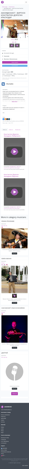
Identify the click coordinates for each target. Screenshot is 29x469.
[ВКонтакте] (3, 119)
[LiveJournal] (9, 119)
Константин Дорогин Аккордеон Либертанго (12, 135)
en (3, 455)
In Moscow (3, 439)
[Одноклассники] (5, 119)
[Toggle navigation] (26, 2)
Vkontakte (4, 448)
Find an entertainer (5, 414)
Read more (14, 253)
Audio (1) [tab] (11, 129)
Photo (2, 430)
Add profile (3, 418)
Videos (2, 427)
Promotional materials (6, 451)
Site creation (25, 465)
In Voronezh (3, 443)
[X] (7, 119)
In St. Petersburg (5, 441)
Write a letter (4, 450)
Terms (2, 453)
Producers (3, 416)
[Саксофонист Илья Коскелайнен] (14, 329)
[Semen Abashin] (14, 279)
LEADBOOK (8, 407)
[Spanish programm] (14, 238)
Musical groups (13, 59)
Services (3, 422)
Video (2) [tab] (5, 129)
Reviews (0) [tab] (17, 129)
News (2, 432)
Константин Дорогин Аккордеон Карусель (11, 175)
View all (14, 393)
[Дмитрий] (14, 371)
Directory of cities (5, 437)
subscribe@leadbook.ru (6, 409)
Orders (2, 420)
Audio (2, 429)
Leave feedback (15, 65)
